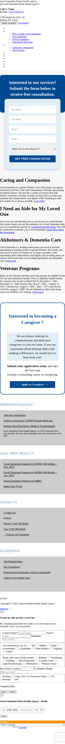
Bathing (42, 657)
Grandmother (8, 648)
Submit (12, 692)
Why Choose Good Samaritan (26, 34)
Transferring (56, 657)
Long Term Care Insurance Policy (31, 676)
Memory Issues (49, 663)
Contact (9, 64)
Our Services (18, 50)
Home (9, 28)
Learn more (39, 201)
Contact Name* (9, 633)
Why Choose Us (14, 31)
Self (33, 645)
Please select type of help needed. (18, 657)
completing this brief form (43, 227)
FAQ (8, 55)
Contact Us (10, 513)
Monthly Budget (45, 668)
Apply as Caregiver (32, 384)
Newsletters (11, 58)
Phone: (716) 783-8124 (16, 523)
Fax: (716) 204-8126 (14, 529)
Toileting (10, 660)
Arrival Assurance (20, 39)
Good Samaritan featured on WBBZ (23, 481)
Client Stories (12, 53)
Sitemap (4, 608)
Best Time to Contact (10, 668)
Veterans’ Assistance (15, 415)
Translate (22, 727)
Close (3, 692)
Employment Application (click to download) (27, 572)
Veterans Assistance (15, 61)
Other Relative (42, 648)
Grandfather (25, 648)
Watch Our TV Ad (13, 486)
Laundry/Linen (46, 660)
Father (54, 645)
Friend (9, 651)
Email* (50, 633)
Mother (42, 645)
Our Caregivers (19, 36)
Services (10, 44)
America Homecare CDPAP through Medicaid (28, 420)
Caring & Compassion (22, 47)
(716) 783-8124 (15, 12)
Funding (6, 676)
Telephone (36, 636)
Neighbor (57, 648)
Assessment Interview (22, 42)
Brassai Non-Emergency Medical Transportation (29, 426)
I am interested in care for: (14, 645)
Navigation (23, 23)
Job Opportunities (13, 561)
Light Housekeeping (12, 663)
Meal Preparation (27, 660)
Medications (32, 663)
